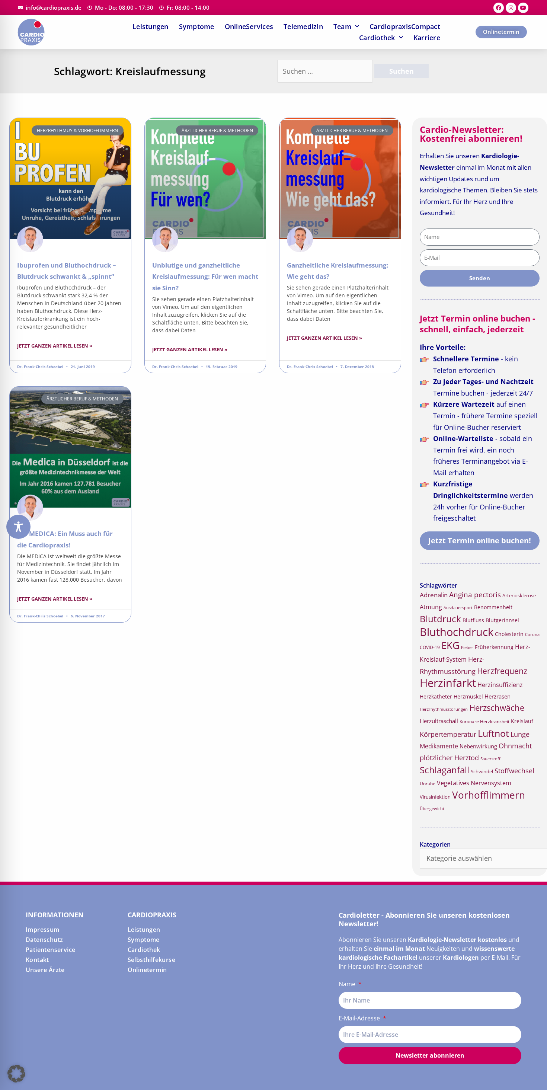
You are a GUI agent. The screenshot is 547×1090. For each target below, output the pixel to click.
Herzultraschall (439, 721)
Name (348, 984)
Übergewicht (432, 808)
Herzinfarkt (448, 682)
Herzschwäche (496, 707)
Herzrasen (497, 696)
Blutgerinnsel (502, 620)
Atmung (431, 607)
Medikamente (439, 746)
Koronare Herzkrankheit (484, 721)
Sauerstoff (490, 758)
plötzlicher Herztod (449, 757)
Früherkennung (494, 647)
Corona (532, 634)
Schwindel (482, 771)
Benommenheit (493, 607)
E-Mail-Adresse (360, 1018)
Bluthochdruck (456, 631)
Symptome (196, 26)
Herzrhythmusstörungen (444, 709)
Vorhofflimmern (488, 795)
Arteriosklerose (519, 595)
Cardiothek (377, 37)
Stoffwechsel (514, 770)
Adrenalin (434, 595)
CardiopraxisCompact (405, 26)
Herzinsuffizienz (500, 685)
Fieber (467, 647)
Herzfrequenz (502, 671)
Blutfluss (473, 620)
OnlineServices (249, 26)
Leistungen (150, 26)
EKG (450, 645)
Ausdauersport (458, 607)
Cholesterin (509, 633)
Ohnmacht (515, 745)
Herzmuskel (468, 696)
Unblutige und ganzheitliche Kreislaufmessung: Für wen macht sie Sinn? (205, 276)
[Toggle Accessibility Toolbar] (18, 527)
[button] (16, 1073)
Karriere (426, 37)
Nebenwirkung (478, 746)
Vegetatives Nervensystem (474, 783)
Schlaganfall (444, 770)
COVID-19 (430, 647)
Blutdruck (440, 619)
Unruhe (427, 783)
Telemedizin (303, 26)
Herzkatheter (436, 696)
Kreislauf (522, 721)
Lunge (520, 734)
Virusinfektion (435, 796)
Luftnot (493, 733)
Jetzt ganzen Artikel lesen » (54, 345)
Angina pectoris (475, 594)
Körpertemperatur (448, 734)
